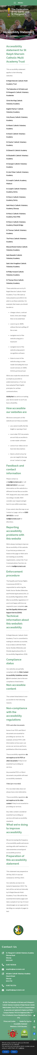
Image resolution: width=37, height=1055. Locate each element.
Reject (14, 1051)
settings (21, 1048)
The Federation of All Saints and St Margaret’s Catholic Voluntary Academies (17, 92)
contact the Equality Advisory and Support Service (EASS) (17, 609)
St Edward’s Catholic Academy (16, 150)
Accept (6, 1051)
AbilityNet (10, 397)
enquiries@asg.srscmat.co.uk (15, 990)
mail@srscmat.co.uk (15, 482)
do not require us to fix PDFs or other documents (17, 757)
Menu (20, 3)
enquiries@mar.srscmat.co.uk (15, 969)
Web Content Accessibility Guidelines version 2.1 (17, 675)
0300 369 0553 (11, 485)
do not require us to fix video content (17, 800)
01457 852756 (11, 985)
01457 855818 (11, 965)
